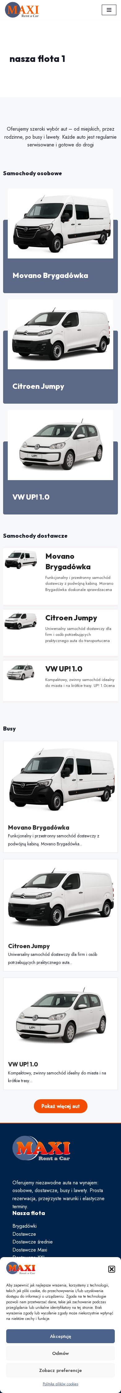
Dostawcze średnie (32, 1241)
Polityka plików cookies (60, 1384)
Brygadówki (24, 1226)
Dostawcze (24, 1234)
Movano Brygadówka (50, 275)
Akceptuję (60, 1336)
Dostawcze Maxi (29, 1249)
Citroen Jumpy (38, 386)
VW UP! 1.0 (31, 496)
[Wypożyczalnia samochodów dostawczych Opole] (22, 10)
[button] (112, 1269)
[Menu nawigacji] (109, 10)
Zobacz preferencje (60, 1370)
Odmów (60, 1353)
